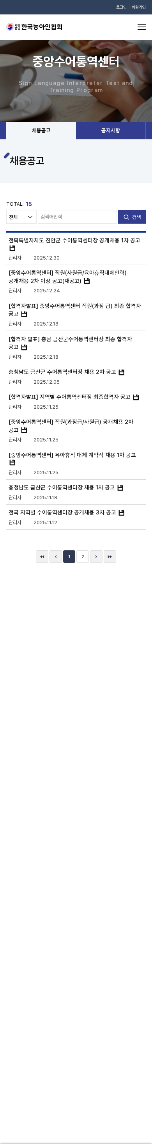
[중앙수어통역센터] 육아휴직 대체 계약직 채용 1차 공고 (72, 455)
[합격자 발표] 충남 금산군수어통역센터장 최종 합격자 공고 (70, 343)
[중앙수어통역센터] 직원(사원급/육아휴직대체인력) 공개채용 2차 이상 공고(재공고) (68, 276)
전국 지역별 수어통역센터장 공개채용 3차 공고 (63, 512)
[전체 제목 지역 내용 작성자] (21, 216)
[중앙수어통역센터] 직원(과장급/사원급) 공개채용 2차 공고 (71, 425)
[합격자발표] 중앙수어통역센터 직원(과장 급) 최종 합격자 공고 (75, 309)
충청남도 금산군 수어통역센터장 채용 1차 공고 (63, 487)
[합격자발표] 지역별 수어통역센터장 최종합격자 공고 (70, 396)
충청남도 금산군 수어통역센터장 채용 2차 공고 (63, 371)
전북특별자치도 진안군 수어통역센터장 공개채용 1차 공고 (74, 240)
